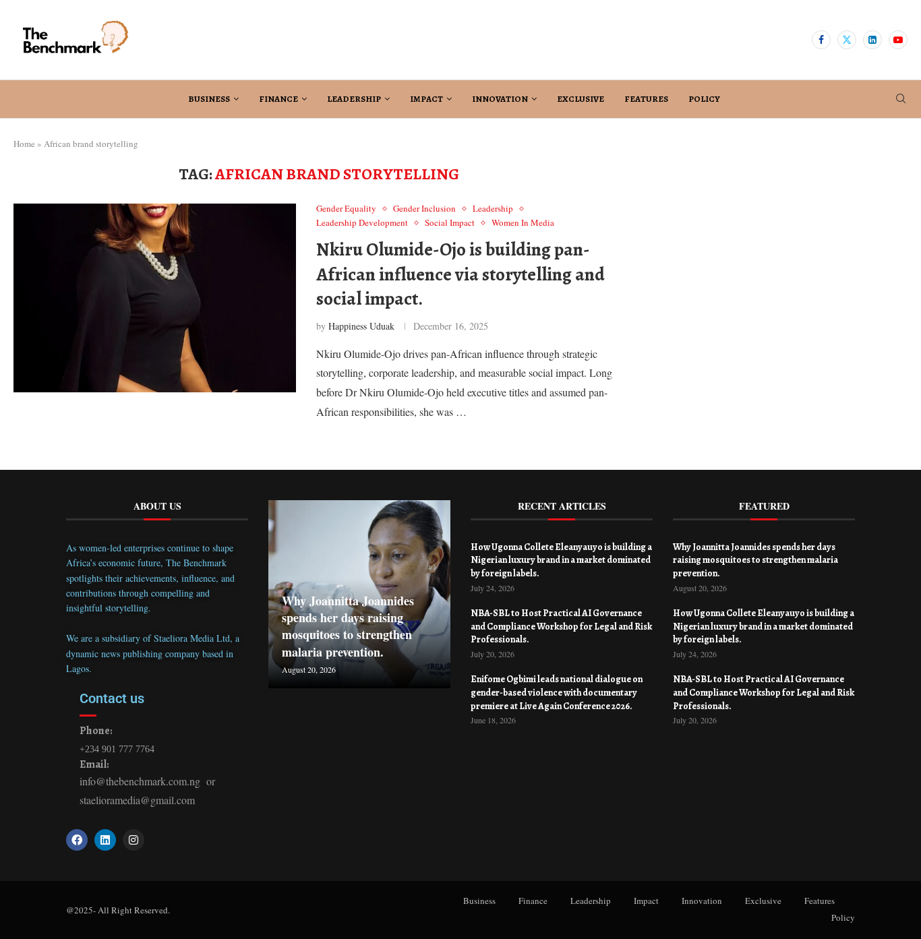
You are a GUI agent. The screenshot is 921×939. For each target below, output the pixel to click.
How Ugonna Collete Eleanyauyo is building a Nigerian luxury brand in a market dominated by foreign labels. (561, 560)
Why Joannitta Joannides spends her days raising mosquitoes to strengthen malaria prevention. (348, 626)
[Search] (901, 100)
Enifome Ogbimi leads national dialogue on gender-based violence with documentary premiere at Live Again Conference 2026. (557, 692)
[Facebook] (821, 39)
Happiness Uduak (361, 326)
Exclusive (580, 98)
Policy (704, 98)
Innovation (500, 98)
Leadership (354, 98)
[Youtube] (898, 39)
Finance (278, 98)
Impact (426, 98)
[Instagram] (133, 840)
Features (646, 98)
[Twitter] (846, 39)
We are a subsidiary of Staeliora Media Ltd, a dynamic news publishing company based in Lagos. (152, 653)
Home (24, 144)
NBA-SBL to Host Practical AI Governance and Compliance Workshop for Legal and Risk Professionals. (561, 626)
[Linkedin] (872, 39)
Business (209, 98)
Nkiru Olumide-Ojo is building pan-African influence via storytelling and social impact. (460, 274)
